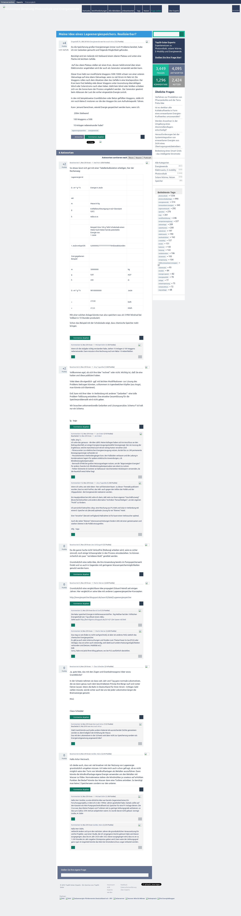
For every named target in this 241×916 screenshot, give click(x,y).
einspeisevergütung (165, 221)
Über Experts (174, 11)
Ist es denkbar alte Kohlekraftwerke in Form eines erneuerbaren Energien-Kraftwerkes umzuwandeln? (168, 112)
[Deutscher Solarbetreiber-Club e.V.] (62, 898)
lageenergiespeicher (79, 130)
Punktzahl (147, 158)
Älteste (131, 158)
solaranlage (162, 224)
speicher (161, 212)
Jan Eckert (100, 434)
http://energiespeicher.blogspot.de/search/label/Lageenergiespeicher (100, 597)
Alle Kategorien (162, 163)
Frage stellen (156, 11)
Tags (138, 11)
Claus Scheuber (99, 666)
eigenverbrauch (164, 208)
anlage (161, 280)
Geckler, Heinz (96, 754)
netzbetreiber (163, 253)
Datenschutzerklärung (127, 887)
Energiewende (95, 41)
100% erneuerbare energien (168, 263)
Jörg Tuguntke (99, 367)
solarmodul (162, 267)
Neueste (139, 158)
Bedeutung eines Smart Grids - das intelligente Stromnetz (168, 152)
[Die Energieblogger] (166, 898)
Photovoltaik (161, 174)
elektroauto (163, 234)
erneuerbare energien (166, 205)
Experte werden (110, 891)
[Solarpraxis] (151, 898)
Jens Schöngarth (97, 545)
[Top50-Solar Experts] (41, 9)
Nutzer (146, 11)
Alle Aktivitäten (114, 11)
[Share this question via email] (100, 143)
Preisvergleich (30, 2)
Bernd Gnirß (97, 610)
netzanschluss (163, 287)
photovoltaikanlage (165, 199)
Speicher (159, 181)
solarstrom (162, 231)
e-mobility (162, 240)
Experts (20, 2)
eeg (160, 215)
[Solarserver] (118, 898)
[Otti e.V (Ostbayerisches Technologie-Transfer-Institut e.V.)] (68, 898)
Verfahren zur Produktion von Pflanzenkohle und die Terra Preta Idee (168, 100)
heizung (161, 250)
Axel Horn (97, 162)
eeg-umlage (163, 290)
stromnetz (162, 256)
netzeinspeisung (164, 283)
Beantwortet (74, 162)
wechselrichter (163, 237)
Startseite (86, 11)
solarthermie (163, 228)
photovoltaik (163, 196)
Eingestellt (74, 41)
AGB (108, 887)
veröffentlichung (164, 218)
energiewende (93, 130)
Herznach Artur (108, 41)
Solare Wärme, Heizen (165, 177)
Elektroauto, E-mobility (165, 170)
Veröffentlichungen (99, 11)
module (161, 271)
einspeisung (163, 260)
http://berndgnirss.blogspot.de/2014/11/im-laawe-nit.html (103, 620)
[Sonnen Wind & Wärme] (135, 898)
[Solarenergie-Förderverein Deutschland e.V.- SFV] (92, 898)
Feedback (124, 885)
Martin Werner (99, 583)
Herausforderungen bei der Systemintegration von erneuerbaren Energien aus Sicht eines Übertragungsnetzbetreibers (167, 140)
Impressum (111, 885)
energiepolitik (163, 277)
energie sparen (164, 274)
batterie (161, 247)
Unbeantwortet (128, 11)
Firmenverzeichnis (7, 2)
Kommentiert (76, 345)
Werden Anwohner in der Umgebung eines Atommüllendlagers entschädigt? (166, 125)
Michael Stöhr (100, 345)
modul (161, 244)
